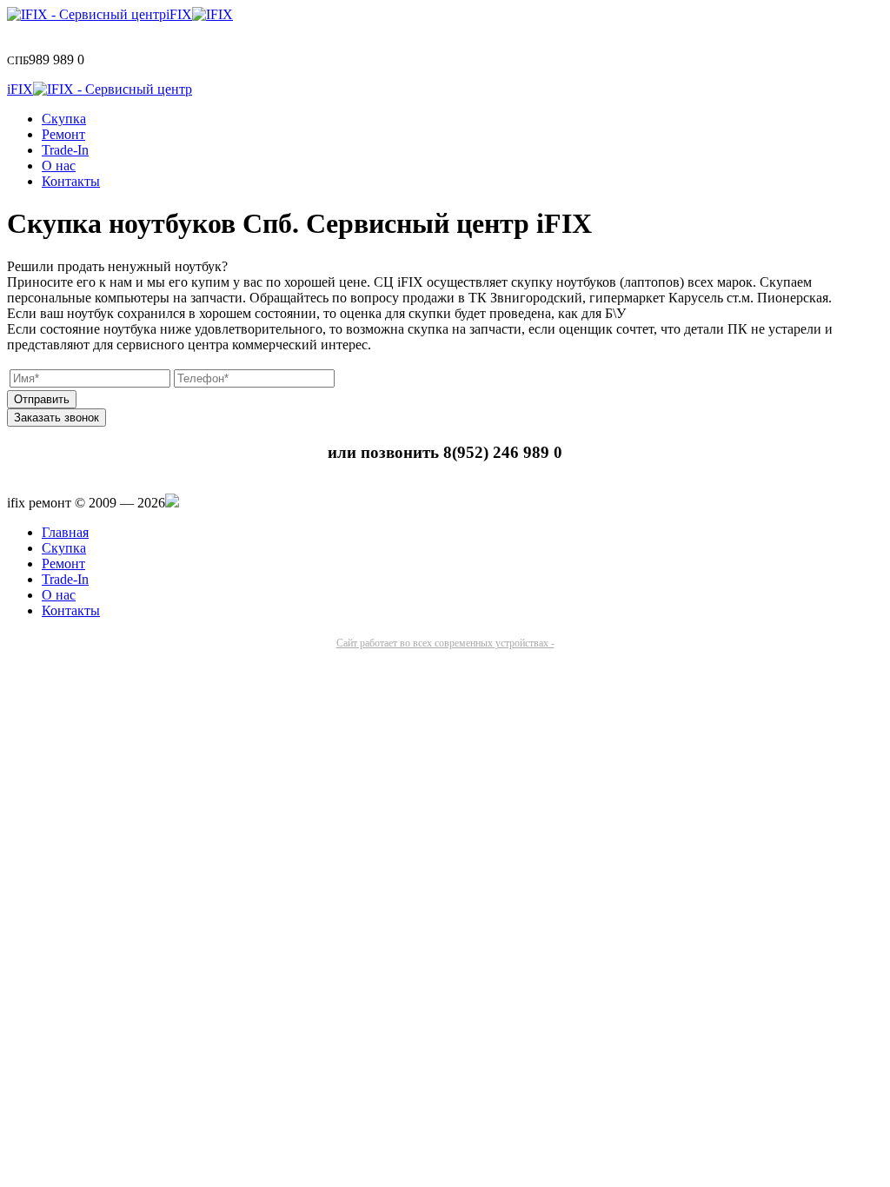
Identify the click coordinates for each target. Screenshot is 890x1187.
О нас (59, 165)
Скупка (64, 118)
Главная (65, 532)
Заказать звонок (56, 417)
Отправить (42, 399)
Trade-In (65, 150)
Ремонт (63, 134)
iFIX (179, 14)
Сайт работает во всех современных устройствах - (445, 643)
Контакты (71, 181)
